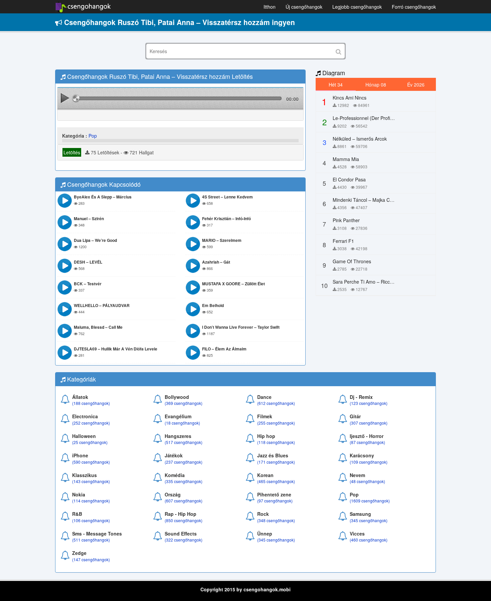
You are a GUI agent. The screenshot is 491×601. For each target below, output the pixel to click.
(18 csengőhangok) (182, 423)
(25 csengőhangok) (90, 442)
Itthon (270, 6)
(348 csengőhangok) (276, 520)
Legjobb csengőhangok (357, 6)
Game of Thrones (352, 261)
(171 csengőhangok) (276, 462)
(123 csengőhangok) (368, 403)
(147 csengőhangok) (91, 559)
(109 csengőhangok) (368, 462)
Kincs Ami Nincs (349, 97)
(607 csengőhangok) (183, 500)
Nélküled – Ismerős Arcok (360, 138)
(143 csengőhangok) (91, 481)
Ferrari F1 (343, 241)
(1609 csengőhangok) (370, 500)
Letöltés (71, 152)
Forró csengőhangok (414, 6)
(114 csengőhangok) (91, 500)
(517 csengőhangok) (183, 442)
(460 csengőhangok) (368, 540)
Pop (93, 135)
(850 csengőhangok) (183, 520)
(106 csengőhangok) (91, 520)
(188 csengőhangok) (91, 403)
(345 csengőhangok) (368, 520)
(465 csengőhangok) (276, 481)
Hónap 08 (375, 84)
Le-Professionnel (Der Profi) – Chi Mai (373, 118)
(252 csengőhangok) (91, 423)
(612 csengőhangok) (276, 403)
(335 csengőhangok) (183, 481)
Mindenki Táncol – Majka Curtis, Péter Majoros (382, 199)
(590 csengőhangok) (91, 462)
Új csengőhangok (304, 6)
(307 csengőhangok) (368, 423)
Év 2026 (416, 84)
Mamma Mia (346, 159)
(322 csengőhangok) (183, 540)
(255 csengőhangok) (276, 423)
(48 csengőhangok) (367, 481)
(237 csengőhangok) (183, 462)
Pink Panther (346, 220)
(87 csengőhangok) (367, 442)
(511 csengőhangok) (91, 540)
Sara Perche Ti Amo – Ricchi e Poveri (373, 281)
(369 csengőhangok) (183, 403)
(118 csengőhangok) (276, 442)
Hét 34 (336, 84)
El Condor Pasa (349, 179)
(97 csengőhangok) (275, 500)
